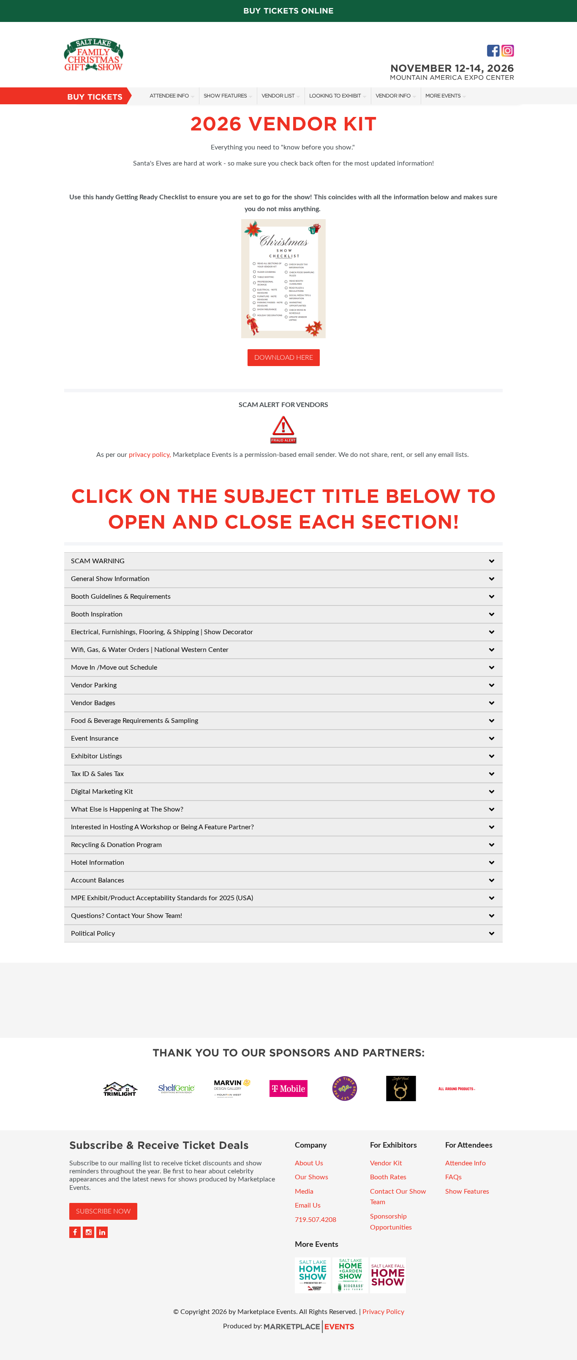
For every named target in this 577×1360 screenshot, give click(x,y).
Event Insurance (94, 738)
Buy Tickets (94, 96)
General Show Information (110, 578)
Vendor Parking (94, 685)
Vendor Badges (93, 703)
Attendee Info (169, 95)
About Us (309, 1163)
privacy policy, (150, 454)
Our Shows (311, 1177)
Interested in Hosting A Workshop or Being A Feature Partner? (162, 827)
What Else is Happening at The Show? (127, 809)
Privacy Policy (383, 1311)
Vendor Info (393, 95)
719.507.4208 (315, 1219)
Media (304, 1191)
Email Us (308, 1205)
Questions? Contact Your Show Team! (126, 915)
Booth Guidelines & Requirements (121, 596)
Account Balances (97, 880)
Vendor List (277, 95)
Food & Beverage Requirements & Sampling (134, 720)
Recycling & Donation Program (116, 845)
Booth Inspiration (96, 614)
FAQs (453, 1177)
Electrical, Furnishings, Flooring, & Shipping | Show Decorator (162, 632)
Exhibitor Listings (96, 756)
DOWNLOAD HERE (283, 357)
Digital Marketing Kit (102, 791)
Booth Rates (388, 1177)
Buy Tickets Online (288, 10)
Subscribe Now (103, 1211)
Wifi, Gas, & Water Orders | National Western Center (150, 649)
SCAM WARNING (98, 561)
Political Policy (93, 933)
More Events (442, 95)
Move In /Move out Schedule (114, 667)
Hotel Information (97, 862)
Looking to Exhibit (335, 95)
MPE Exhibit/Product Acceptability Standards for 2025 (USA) (162, 898)
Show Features (225, 95)
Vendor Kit (386, 1163)
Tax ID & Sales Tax (97, 774)
